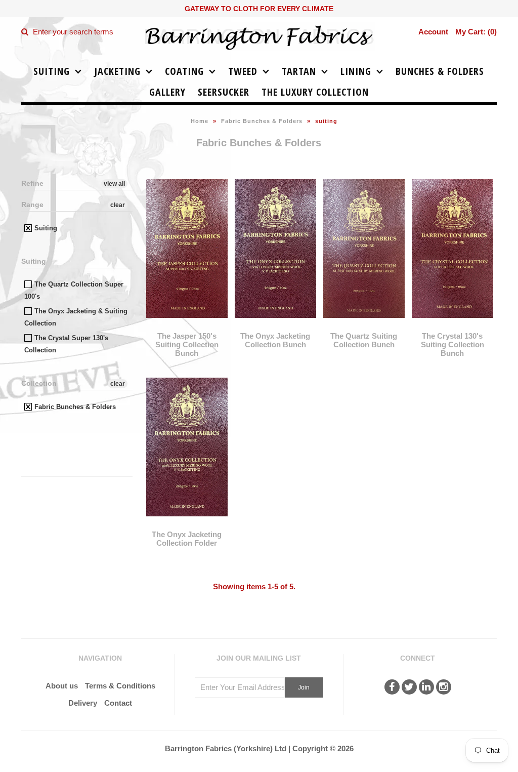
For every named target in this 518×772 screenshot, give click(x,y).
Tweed (242, 71)
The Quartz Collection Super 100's (73, 290)
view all (114, 183)
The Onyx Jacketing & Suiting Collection (75, 317)
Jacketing (117, 71)
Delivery (82, 703)
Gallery (167, 92)
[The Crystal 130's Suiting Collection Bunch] (452, 325)
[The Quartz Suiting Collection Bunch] (363, 325)
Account (433, 31)
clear (117, 205)
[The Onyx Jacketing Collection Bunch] (275, 325)
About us (62, 685)
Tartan (299, 71)
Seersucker (223, 92)
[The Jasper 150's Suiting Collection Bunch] (186, 325)
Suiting (51, 71)
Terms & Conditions (120, 685)
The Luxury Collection (315, 92)
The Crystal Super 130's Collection (66, 344)
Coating (184, 71)
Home (199, 121)
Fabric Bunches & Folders (262, 121)
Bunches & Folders (440, 71)
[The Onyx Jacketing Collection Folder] (186, 523)
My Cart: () (476, 31)
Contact (118, 703)
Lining (355, 71)
